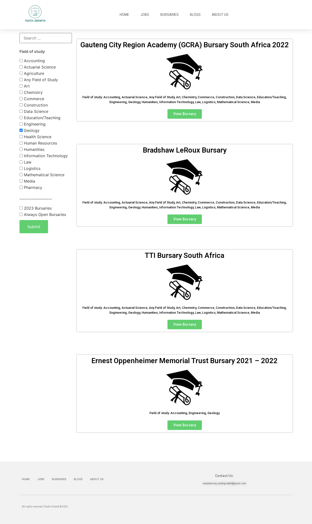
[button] (184, 114)
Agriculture (33, 73)
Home (124, 15)
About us (220, 15)
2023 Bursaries (37, 208)
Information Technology (45, 156)
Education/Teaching (41, 118)
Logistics (31, 168)
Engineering (34, 124)
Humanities (33, 149)
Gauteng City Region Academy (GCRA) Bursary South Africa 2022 (184, 45)
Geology (31, 130)
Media (29, 181)
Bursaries (169, 15)
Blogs (195, 15)
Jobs (144, 15)
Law (27, 162)
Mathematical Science (43, 175)
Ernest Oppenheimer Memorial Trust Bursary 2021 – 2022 (184, 361)
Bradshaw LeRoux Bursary (184, 150)
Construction (35, 105)
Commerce (33, 99)
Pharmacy (32, 187)
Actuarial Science (39, 67)
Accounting (34, 61)
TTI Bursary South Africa (184, 255)
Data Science (35, 111)
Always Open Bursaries (44, 214)
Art (26, 86)
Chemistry (33, 92)
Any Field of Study (40, 80)
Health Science (37, 137)
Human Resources (40, 143)
